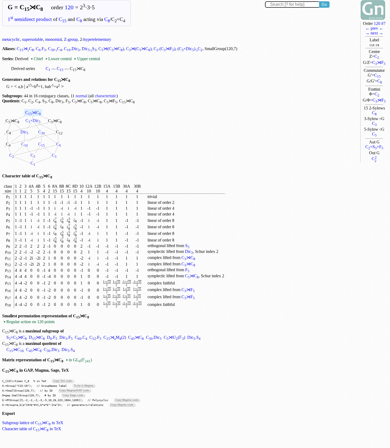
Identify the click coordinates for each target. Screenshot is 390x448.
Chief (37, 58)
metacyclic (11, 39)
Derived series (23, 68)
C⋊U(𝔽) (174, 337)
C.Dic (72, 48)
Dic (59, 101)
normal (81, 96)
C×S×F (374, 146)
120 (69, 7)
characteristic (105, 96)
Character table (16, 176)
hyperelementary (97, 39)
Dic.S (89, 48)
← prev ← (374, 28)
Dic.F (66, 337)
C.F (41, 48)
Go (324, 4)
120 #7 (379, 23)
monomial (53, 39)
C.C (55, 48)
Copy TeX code (62, 380)
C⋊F (378, 62)
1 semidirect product (30, 19)
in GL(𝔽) (79, 360)
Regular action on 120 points (29, 321)
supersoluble (32, 39)
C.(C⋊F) (164, 48)
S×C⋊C (16, 337)
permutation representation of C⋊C (53, 316)
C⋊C (25, 48)
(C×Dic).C (189, 48)
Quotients (10, 101)
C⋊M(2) (114, 337)
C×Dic (33, 120)
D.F (52, 337)
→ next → (374, 33)
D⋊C (37, 337)
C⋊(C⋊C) (111, 48)
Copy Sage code (73, 395)
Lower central (58, 58)
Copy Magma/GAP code (74, 390)
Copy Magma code (126, 399)
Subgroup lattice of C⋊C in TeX (32, 422)
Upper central (87, 58)
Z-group (71, 39)
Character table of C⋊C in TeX (31, 429)
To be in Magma (83, 385)
